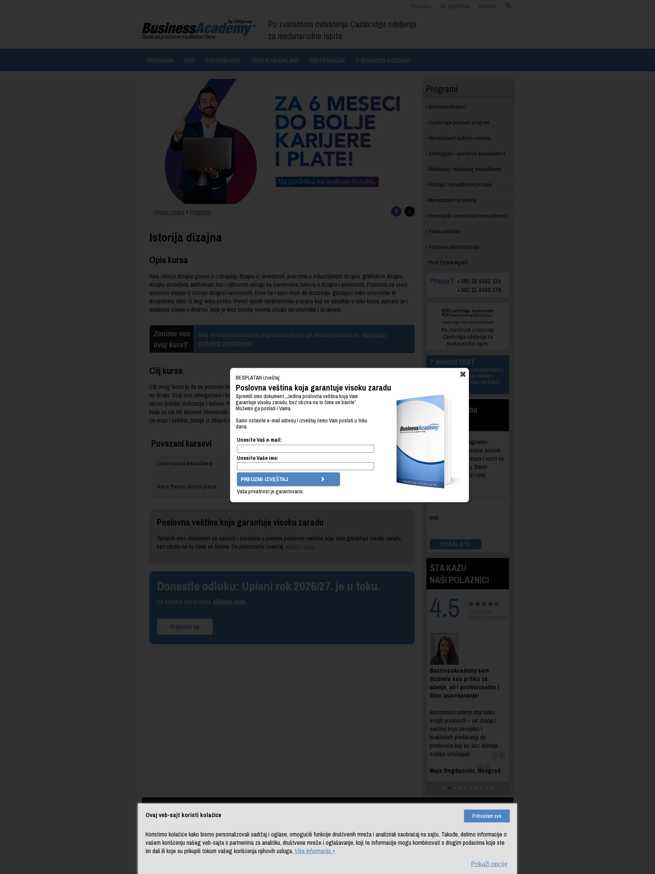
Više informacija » (315, 851)
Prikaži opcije (489, 864)
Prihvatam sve (486, 816)
